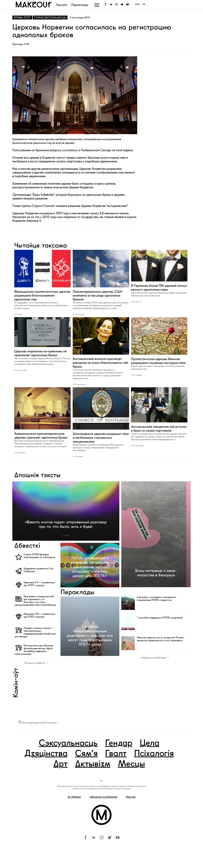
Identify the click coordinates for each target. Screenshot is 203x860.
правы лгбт (22, 17)
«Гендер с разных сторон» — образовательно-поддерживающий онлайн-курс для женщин (35, 632)
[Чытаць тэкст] (42, 288)
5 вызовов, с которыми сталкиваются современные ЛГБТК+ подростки (156, 598)
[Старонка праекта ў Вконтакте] (111, 4)
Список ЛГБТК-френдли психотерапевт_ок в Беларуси (39, 556)
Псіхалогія (154, 754)
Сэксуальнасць (68, 743)
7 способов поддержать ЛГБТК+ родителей (159, 617)
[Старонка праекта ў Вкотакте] (93, 838)
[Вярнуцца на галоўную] (33, 6)
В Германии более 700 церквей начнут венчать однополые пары (159, 290)
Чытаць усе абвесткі (35, 663)
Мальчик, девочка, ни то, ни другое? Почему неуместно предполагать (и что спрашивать (160, 639)
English (131, 797)
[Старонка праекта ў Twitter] (122, 4)
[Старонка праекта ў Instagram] (117, 4)
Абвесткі (27, 546)
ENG (137, 4)
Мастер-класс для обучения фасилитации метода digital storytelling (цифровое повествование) (34, 649)
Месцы (131, 764)
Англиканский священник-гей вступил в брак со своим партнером (159, 433)
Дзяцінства (45, 754)
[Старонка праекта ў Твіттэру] (109, 838)
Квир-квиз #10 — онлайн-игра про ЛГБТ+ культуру (39, 615)
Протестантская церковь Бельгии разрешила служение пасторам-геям (158, 363)
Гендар (118, 743)
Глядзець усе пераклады (154, 657)
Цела (149, 743)
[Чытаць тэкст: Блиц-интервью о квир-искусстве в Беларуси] (156, 534)
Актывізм (92, 764)
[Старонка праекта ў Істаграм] (101, 838)
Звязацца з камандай (103, 797)
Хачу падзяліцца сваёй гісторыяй (39, 722)
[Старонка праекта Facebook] (106, 4)
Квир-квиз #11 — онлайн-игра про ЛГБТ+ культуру (39, 584)
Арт (60, 764)
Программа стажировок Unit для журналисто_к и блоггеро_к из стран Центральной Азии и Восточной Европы (35, 600)
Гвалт (116, 754)
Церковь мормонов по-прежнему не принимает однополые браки (42, 357)
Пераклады (79, 5)
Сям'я (86, 754)
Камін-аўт (16, 683)
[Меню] (97, 5)
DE (144, 4)
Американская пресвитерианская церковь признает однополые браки (40, 440)
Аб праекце (74, 797)
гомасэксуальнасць (50, 17)
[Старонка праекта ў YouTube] (128, 4)
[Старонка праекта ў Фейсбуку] (85, 838)
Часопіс (61, 5)
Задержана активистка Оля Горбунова (38, 570)
